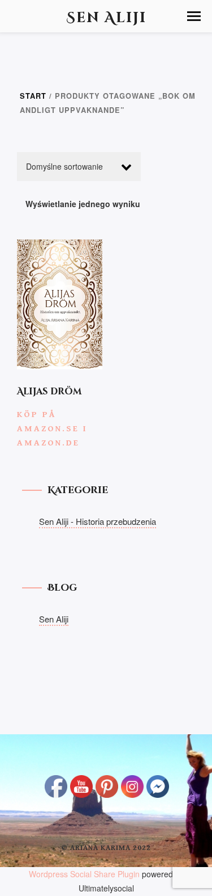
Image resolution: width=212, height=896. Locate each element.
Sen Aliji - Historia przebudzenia (97, 521)
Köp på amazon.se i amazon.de (52, 429)
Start (33, 96)
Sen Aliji (53, 619)
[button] (194, 16)
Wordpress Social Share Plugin (85, 874)
